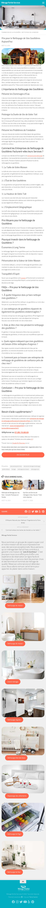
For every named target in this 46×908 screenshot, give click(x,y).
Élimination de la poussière (11, 32)
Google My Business (18, 443)
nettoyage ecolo (35, 469)
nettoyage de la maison (23, 469)
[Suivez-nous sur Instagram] (29, 511)
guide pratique (6, 469)
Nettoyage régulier (14, 720)
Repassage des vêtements (16, 796)
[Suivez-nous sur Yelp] (39, 511)
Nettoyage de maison (15, 605)
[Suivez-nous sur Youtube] (36, 511)
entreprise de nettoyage (34, 156)
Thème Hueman (33, 897)
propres (23, 278)
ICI (32, 439)
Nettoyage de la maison (30, 32)
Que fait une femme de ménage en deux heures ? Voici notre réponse (32, 495)
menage (14, 469)
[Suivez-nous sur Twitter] (33, 511)
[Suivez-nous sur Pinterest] (43, 511)
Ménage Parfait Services (10, 3)
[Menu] (43, 2)
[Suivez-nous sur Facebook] (26, 511)
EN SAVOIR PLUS (23, 455)
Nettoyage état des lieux (16, 758)
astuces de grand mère (16, 466)
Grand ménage (12, 682)
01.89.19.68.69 (22, 432)
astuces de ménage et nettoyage (32, 466)
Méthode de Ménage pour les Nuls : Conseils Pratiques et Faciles (11, 495)
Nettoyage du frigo (14, 834)
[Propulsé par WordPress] (21, 897)
